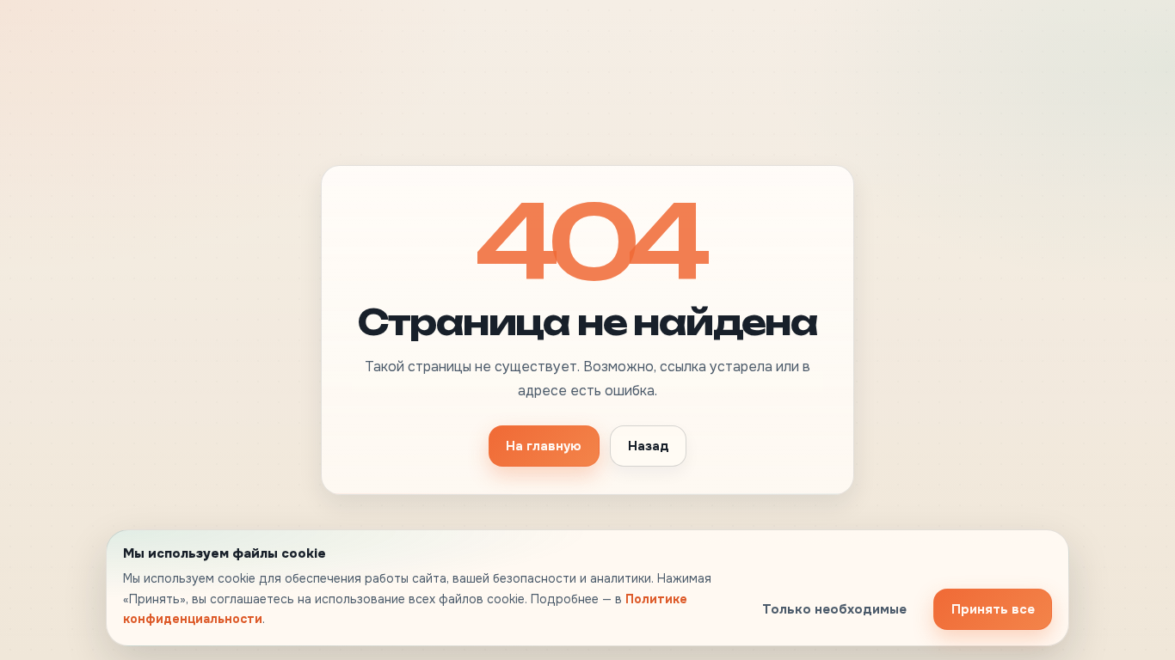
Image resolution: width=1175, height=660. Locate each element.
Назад (648, 446)
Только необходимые (834, 609)
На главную (543, 446)
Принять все (993, 609)
